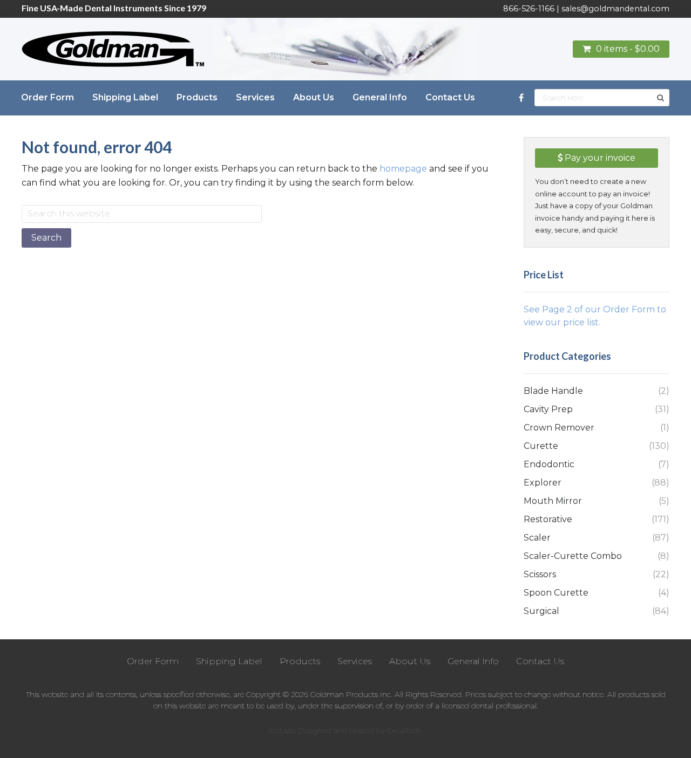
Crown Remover (559, 427)
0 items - (628, 49)
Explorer (542, 482)
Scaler (537, 537)
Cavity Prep (548, 409)
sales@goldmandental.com (615, 8)
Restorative (548, 519)
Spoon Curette (556, 593)
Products (300, 661)
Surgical (541, 611)
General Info (473, 661)
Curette (541, 446)
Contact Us (540, 661)
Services (354, 661)
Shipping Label (229, 661)
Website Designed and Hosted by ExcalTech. (345, 730)
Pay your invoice (599, 158)
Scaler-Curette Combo (573, 556)
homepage (403, 168)
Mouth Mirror (553, 501)
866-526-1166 (528, 8)
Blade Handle (553, 391)
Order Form (153, 661)
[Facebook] (521, 97)
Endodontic (549, 464)
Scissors (540, 574)
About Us (409, 661)
